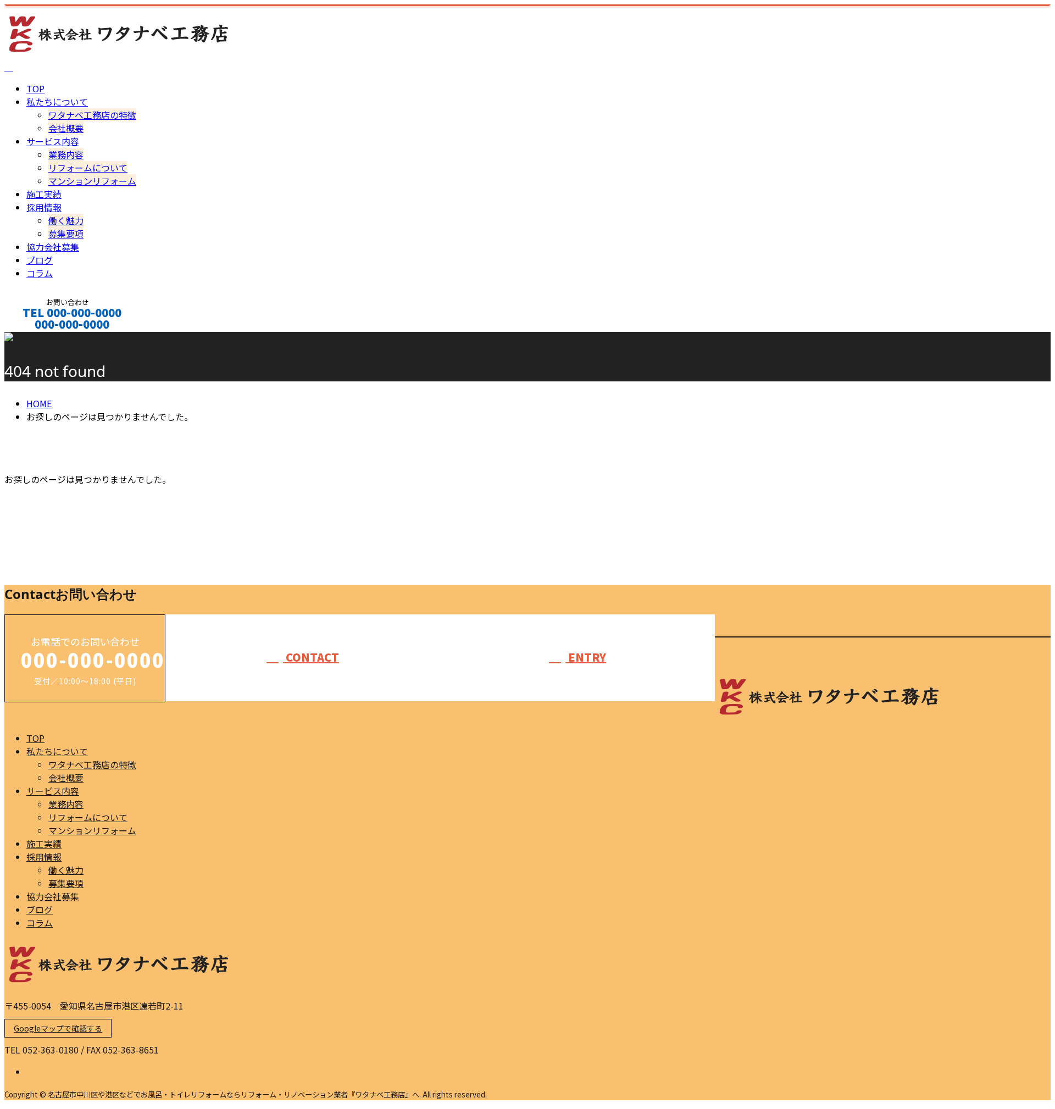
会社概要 (66, 128)
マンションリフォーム (92, 180)
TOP (35, 88)
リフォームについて (87, 167)
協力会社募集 (52, 246)
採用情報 (44, 207)
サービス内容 (52, 141)
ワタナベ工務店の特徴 (92, 114)
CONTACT (42, 339)
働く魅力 (66, 220)
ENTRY (585, 657)
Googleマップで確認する (58, 1028)
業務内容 (66, 154)
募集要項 (66, 233)
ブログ (39, 260)
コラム (39, 273)
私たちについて (57, 101)
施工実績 (44, 194)
